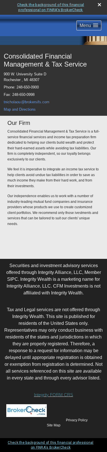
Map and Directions (20, 109)
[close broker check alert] (99, 5)
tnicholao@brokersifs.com (26, 102)
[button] (88, 25)
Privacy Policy (77, 420)
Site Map (53, 425)
